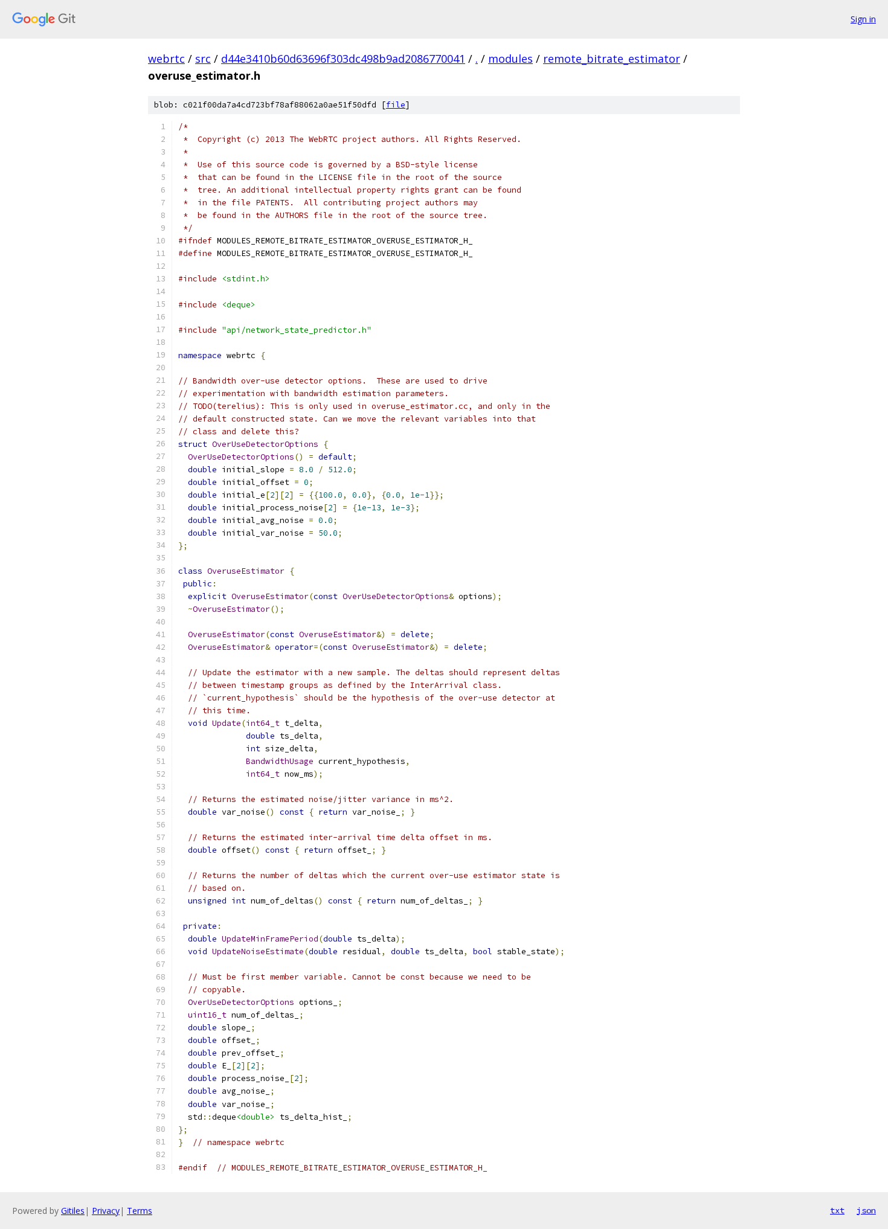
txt (837, 1210)
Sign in (863, 19)
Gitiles (73, 1210)
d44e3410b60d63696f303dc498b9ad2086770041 (343, 58)
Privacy (106, 1210)
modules (510, 58)
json (866, 1210)
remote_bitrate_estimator (611, 58)
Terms (139, 1210)
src (203, 58)
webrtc (166, 58)
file (395, 105)
